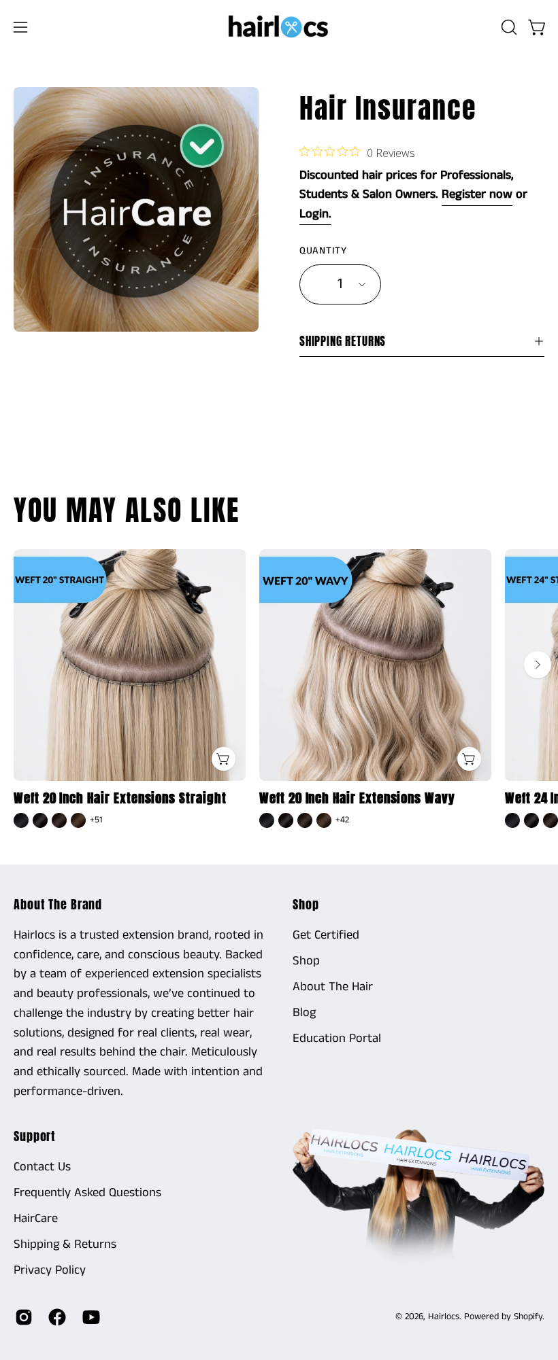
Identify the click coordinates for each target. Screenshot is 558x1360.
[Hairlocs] (279, 27)
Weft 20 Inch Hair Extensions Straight (120, 798)
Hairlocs (443, 1316)
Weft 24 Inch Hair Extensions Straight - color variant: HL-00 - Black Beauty (512, 820)
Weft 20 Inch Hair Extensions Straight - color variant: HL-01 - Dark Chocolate (40, 820)
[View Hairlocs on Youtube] (89, 1317)
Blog (304, 1013)
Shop (306, 904)
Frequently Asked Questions (87, 1193)
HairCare (36, 1218)
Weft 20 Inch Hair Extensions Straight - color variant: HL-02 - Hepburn (59, 820)
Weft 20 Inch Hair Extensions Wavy (357, 798)
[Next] (537, 664)
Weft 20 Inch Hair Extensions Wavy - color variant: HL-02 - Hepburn (304, 820)
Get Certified (326, 935)
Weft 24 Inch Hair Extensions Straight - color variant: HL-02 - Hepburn (550, 820)
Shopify (528, 1316)
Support (35, 1136)
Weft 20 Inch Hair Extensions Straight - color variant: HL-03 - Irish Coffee (78, 820)
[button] (507, 27)
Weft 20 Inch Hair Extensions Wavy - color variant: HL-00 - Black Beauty (266, 820)
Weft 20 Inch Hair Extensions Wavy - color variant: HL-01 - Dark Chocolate (285, 820)
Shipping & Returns (65, 1244)
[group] (279, 690)
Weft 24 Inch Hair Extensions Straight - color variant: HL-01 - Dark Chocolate (531, 820)
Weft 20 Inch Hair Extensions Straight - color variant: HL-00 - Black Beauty (21, 820)
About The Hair (333, 987)
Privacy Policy (50, 1269)
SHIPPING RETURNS (342, 341)
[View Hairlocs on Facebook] (55, 1317)
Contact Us (42, 1167)
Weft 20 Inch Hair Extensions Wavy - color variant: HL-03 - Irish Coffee (323, 820)
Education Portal (337, 1038)
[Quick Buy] (223, 759)
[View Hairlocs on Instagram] (21, 1317)
